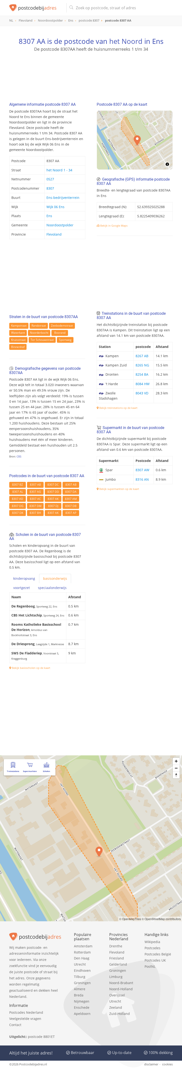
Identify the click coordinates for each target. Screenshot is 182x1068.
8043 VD (142, 393)
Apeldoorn (82, 1013)
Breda (78, 995)
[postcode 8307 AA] (36, 8)
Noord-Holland (121, 989)
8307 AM (71, 499)
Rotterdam (82, 952)
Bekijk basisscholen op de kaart (30, 668)
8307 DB (71, 506)
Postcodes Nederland (26, 1012)
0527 (50, 179)
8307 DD (53, 492)
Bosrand (59, 333)
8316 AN (142, 479)
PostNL (150, 966)
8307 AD (17, 499)
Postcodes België (158, 954)
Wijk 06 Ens (55, 207)
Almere (79, 989)
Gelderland (118, 964)
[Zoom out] (176, 768)
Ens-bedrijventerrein (62, 197)
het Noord (125, 41)
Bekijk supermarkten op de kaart (119, 489)
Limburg (116, 976)
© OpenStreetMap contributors (161, 919)
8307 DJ (53, 506)
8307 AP (70, 513)
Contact (15, 1024)
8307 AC (35, 499)
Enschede (81, 1007)
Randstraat (39, 326)
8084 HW (143, 384)
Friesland (116, 958)
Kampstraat (19, 326)
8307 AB (35, 485)
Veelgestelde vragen (25, 1018)
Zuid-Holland (119, 1013)
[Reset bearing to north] (176, 774)
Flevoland (54, 234)
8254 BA (142, 374)
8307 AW (142, 470)
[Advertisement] (91, 75)
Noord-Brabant (121, 983)
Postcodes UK (155, 960)
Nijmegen (81, 1001)
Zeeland (115, 1007)
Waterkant (18, 333)
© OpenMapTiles (130, 919)
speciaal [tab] (52, 587)
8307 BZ (17, 485)
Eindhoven (82, 970)
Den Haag (81, 958)
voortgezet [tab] (21, 587)
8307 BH (35, 513)
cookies (167, 1064)
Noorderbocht (39, 333)
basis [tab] (55, 578)
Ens (49, 216)
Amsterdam (83, 946)
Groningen (82, 983)
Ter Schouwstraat (42, 340)
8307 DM (35, 506)
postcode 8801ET (41, 1036)
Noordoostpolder (59, 225)
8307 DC (53, 485)
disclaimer (151, 1064)
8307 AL (17, 492)
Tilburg (79, 976)
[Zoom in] (176, 761)
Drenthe (115, 946)
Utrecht (80, 964)
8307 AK (53, 499)
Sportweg (65, 340)
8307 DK (17, 513)
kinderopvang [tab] (24, 578)
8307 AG (35, 492)
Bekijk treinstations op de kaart (118, 408)
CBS (19, 456)
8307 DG (17, 506)
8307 (50, 188)
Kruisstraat (18, 340)
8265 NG (142, 365)
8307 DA (71, 492)
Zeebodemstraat (62, 326)
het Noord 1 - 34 (59, 170)
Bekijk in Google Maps (113, 225)
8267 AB (142, 356)
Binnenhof (18, 347)
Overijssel (117, 995)
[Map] (91, 838)
